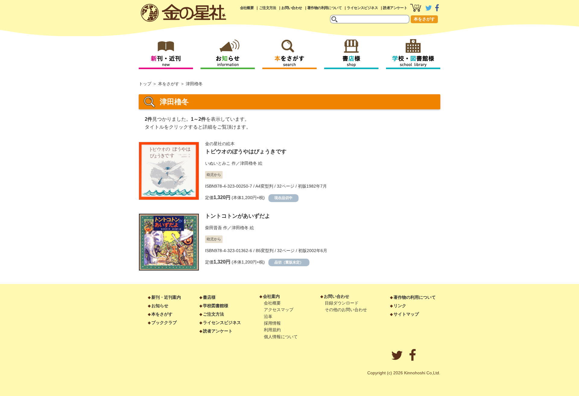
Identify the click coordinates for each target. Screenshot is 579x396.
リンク (400, 305)
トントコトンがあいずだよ (237, 216)
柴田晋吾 (213, 227)
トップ (145, 83)
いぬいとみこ (217, 163)
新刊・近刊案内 (166, 297)
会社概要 (247, 8)
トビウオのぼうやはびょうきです (245, 151)
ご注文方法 (267, 8)
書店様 (209, 297)
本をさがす (424, 19)
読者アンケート (395, 8)
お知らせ (159, 305)
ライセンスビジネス (362, 8)
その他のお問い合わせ (346, 309)
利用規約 (272, 329)
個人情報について (281, 336)
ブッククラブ (164, 322)
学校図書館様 (215, 305)
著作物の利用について (324, 8)
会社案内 (271, 296)
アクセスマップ (278, 309)
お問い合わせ (291, 8)
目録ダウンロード (342, 303)
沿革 (268, 316)
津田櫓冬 (248, 163)
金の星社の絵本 (220, 143)
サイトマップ (406, 314)
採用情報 (272, 323)
